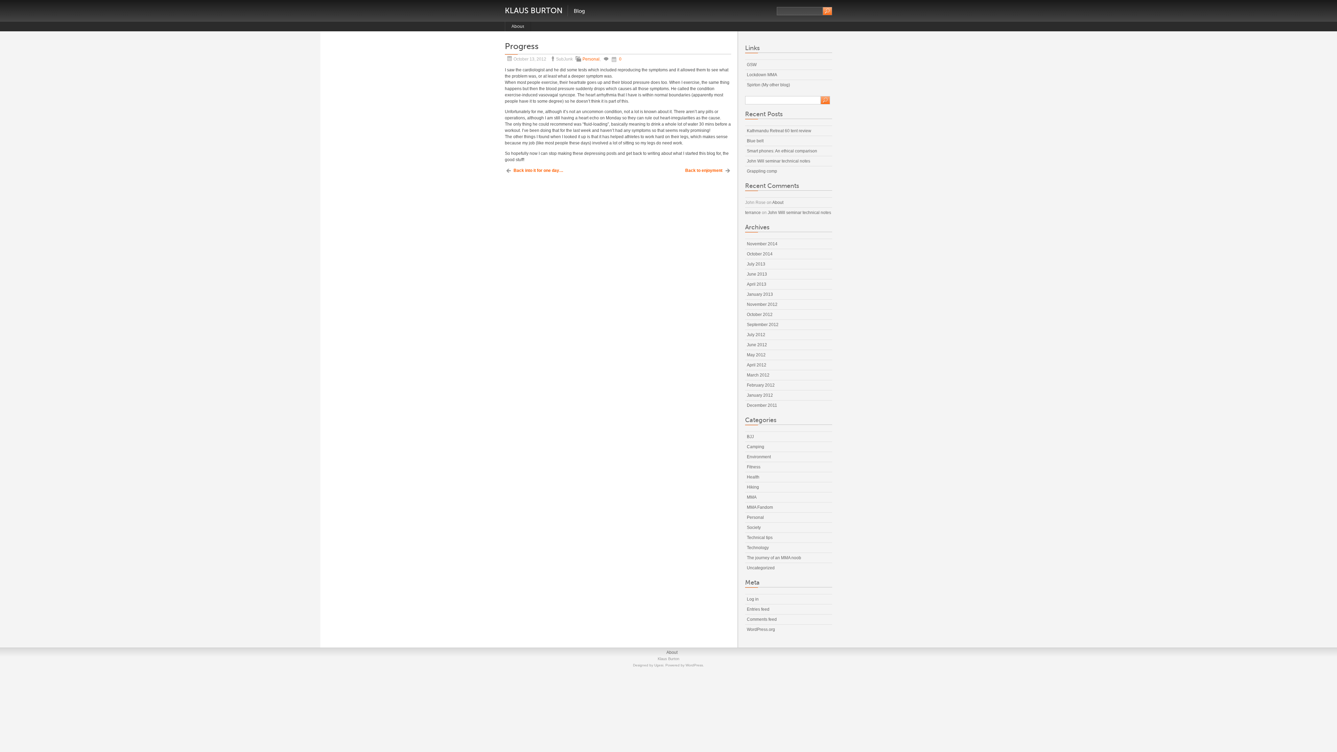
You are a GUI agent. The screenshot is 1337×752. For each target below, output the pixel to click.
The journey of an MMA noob (774, 557)
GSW (752, 64)
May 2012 (756, 355)
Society (754, 527)
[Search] (827, 11)
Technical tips (760, 537)
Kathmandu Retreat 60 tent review (779, 130)
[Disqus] (618, 265)
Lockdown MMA (762, 74)
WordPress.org (761, 629)
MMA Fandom (760, 507)
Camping (755, 446)
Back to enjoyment (703, 170)
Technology (758, 547)
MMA (752, 497)
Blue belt (755, 140)
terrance (753, 212)
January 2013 (760, 294)
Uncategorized (761, 567)
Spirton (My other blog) (768, 84)
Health (753, 477)
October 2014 (760, 254)
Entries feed (758, 609)
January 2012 (760, 395)
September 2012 (763, 324)
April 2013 (756, 284)
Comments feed (762, 619)
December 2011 (762, 405)
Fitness (753, 467)
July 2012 (756, 334)
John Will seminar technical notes (778, 161)
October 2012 (760, 314)
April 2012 (756, 365)
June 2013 (757, 274)
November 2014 (762, 244)
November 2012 (762, 304)
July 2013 (756, 264)
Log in (753, 599)
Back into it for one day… (538, 170)
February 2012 (761, 385)
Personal (591, 59)
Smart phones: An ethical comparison (782, 151)
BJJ (750, 436)
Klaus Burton (534, 10)
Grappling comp (762, 171)
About (517, 26)
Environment (759, 456)
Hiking (753, 487)
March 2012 (758, 375)
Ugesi (658, 665)
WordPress (694, 665)
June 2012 (757, 344)
